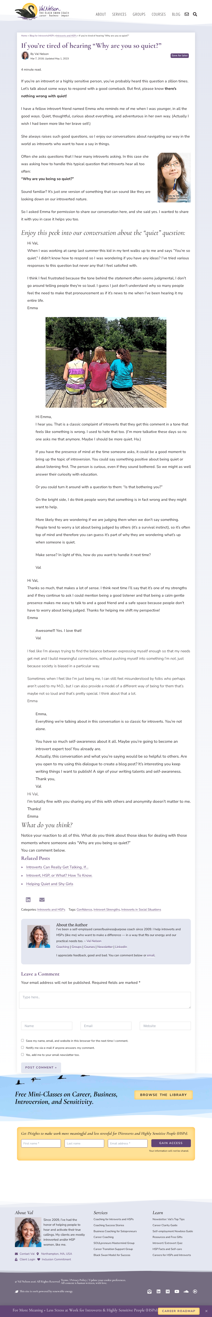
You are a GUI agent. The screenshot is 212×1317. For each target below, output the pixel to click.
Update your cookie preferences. (107, 1280)
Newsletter (105, 947)
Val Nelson (94, 941)
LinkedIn (121, 947)
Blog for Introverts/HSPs (42, 35)
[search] (187, 14)
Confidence (84, 909)
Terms (64, 1280)
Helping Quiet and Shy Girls (49, 883)
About (101, 14)
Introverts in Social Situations (141, 909)
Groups (139, 14)
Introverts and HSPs (66, 35)
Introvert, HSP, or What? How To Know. (59, 875)
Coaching (62, 947)
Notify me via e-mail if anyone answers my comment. (60, 1048)
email (150, 955)
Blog (176, 14)
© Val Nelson (22, 1281)
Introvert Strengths (107, 909)
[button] (28, 900)
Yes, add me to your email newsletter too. (52, 1055)
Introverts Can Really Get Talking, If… (57, 867)
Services (119, 14)
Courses (159, 14)
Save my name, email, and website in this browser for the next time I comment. (77, 1041)
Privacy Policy (78, 1280)
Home (24, 35)
